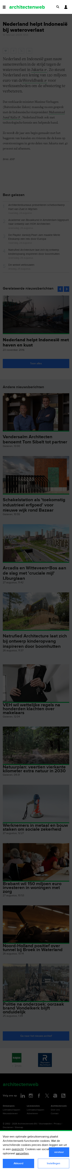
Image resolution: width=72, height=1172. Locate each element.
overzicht (18, 1149)
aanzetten (22, 1153)
